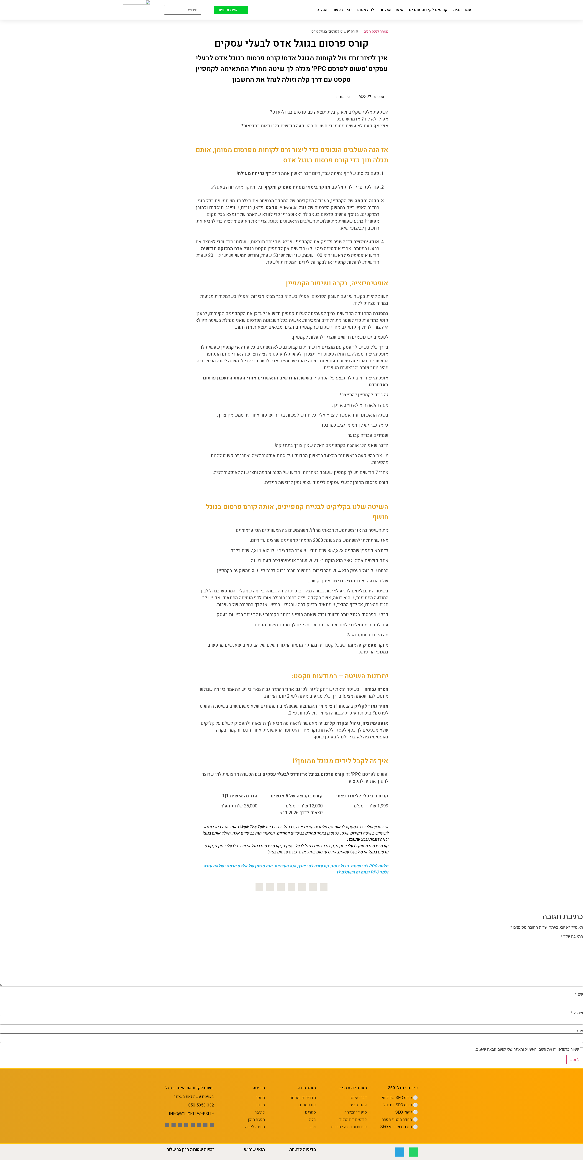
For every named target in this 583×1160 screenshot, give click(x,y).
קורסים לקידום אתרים (428, 10)
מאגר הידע (306, 1088)
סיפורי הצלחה (391, 10)
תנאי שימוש (254, 1149)
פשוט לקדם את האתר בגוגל (189, 1088)
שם (579, 994)
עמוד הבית (462, 10)
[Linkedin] (302, 887)
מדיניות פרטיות (302, 1149)
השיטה (259, 1088)
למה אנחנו (365, 10)
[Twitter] (313, 887)
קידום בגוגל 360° (403, 1088)
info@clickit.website (191, 1114)
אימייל (577, 1012)
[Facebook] (323, 887)
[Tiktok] (173, 1125)
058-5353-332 (201, 1105)
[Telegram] (399, 1152)
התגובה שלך (571, 936)
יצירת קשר (342, 10)
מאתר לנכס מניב (376, 31)
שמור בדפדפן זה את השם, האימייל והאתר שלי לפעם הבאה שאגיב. (527, 1049)
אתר (579, 1031)
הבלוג (322, 10)
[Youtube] (199, 1125)
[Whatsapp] (167, 1125)
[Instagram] (291, 887)
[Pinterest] (281, 887)
